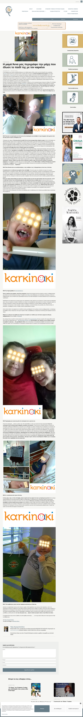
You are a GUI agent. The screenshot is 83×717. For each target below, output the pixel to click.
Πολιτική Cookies (5, 714)
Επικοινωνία (75, 19)
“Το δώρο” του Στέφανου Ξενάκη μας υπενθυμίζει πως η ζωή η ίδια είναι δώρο (18, 689)
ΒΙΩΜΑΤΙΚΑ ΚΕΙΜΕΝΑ (73, 8)
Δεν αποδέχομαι (57, 708)
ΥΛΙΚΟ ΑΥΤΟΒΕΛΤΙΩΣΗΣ (72, 13)
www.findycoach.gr (14, 630)
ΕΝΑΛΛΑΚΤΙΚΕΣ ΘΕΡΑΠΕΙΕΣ (38, 11)
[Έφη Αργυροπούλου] (6, 629)
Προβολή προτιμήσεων (73, 708)
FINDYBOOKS (25, 11)
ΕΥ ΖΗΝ (65, 11)
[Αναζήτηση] (81, 1)
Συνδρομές (54, 19)
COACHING (38, 8)
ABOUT (31, 8)
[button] (80, 703)
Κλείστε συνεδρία (64, 19)
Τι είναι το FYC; (43, 19)
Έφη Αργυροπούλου (17, 627)
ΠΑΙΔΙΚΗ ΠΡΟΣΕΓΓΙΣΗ (55, 11)
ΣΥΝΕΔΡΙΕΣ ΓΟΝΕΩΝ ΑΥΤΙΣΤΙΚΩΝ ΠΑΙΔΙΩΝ (54, 8)
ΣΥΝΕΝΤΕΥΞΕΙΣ (74, 11)
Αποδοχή (42, 708)
